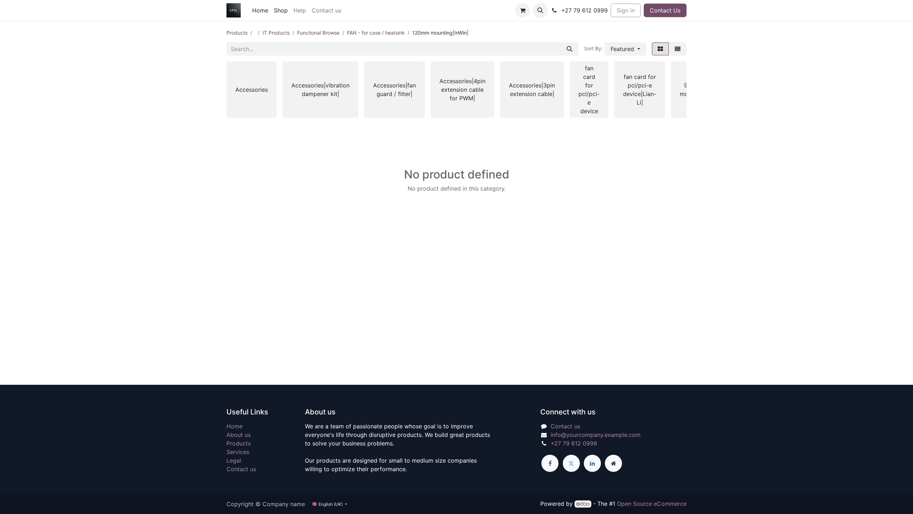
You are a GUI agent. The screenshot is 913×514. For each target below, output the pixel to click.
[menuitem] (260, 10)
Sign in (626, 10)
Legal (233, 460)
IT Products (276, 33)
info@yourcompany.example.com (596, 434)
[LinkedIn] (592, 463)
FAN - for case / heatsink (376, 33)
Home (234, 426)
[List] (678, 49)
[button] (540, 10)
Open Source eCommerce (652, 503)
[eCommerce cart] (522, 10)
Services (237, 451)
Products (237, 33)
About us (238, 434)
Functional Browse (318, 33)
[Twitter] (571, 463)
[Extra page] (613, 463)
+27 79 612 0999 (574, 443)
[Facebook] (549, 463)
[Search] (569, 49)
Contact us (241, 469)
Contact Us (665, 10)
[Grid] (660, 49)
